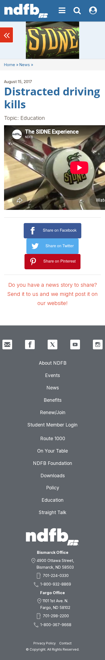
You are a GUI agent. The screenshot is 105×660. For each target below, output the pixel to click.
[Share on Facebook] (33, 231)
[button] (6, 35)
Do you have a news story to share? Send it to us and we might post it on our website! (52, 294)
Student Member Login (52, 425)
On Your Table (52, 451)
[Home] (26, 10)
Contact (65, 643)
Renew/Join (52, 412)
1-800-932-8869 (55, 584)
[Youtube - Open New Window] (75, 344)
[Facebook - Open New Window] (29, 344)
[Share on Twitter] (36, 246)
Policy (52, 487)
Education (52, 500)
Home (9, 64)
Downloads (52, 475)
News (24, 64)
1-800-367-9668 (55, 624)
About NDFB (52, 363)
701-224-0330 (56, 575)
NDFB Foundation (52, 463)
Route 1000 (52, 438)
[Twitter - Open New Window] (52, 344)
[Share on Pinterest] (34, 262)
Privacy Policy (44, 643)
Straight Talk (52, 512)
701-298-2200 (56, 616)
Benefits (53, 400)
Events (52, 375)
